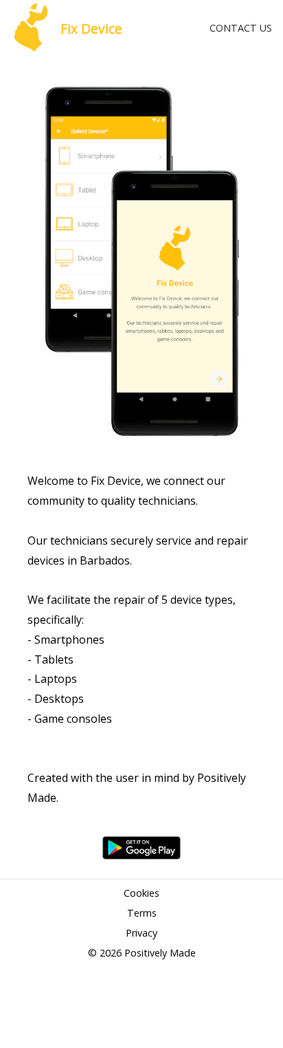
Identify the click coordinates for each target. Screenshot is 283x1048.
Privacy (141, 932)
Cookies (141, 892)
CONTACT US (241, 27)
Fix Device (91, 28)
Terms (142, 912)
